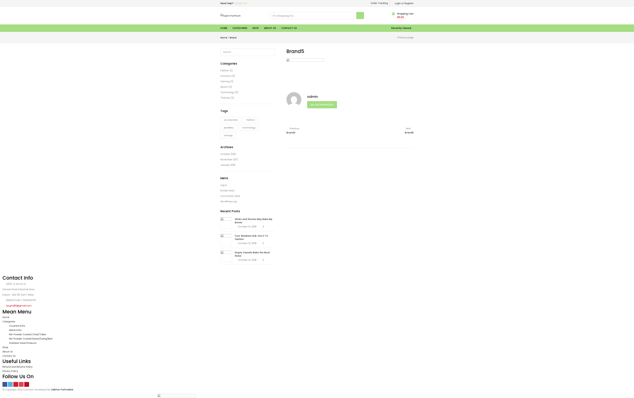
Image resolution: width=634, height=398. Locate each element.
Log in (223, 185)
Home (223, 28)
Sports (224, 87)
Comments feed (230, 196)
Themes (225, 97)
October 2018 (228, 154)
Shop (255, 28)
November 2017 (229, 159)
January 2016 (227, 165)
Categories (239, 28)
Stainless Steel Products (22, 343)
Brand (233, 37)
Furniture (225, 76)
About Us (270, 28)
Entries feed (227, 190)
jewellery (229, 127)
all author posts (322, 104)
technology (249, 127)
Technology (227, 92)
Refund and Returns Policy (17, 366)
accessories (231, 120)
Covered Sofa (17, 325)
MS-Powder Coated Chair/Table (27, 334)
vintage (228, 135)
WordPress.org (228, 201)
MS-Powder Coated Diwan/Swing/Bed (30, 338)
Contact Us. (240, 3)
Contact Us (289, 28)
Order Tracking (379, 3)
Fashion (224, 70)
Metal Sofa (15, 330)
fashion (250, 120)
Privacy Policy (10, 371)
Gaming (225, 81)
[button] (402, 15)
